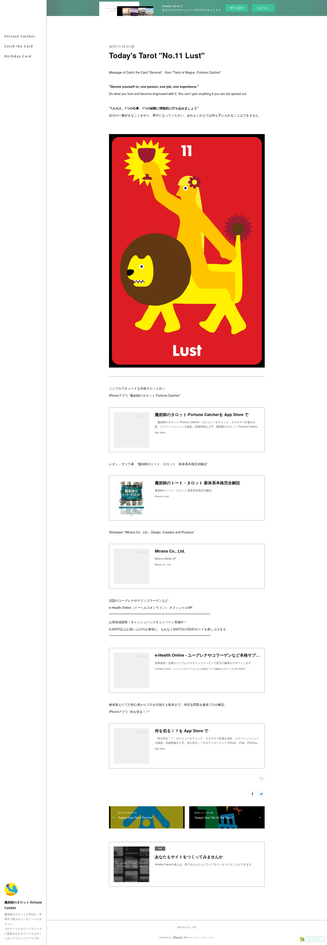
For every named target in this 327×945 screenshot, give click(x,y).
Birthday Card (18, 56)
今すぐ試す (236, 8)
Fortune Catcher (20, 36)
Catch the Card (18, 46)
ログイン (263, 8)
